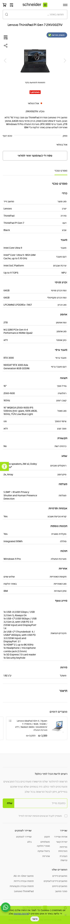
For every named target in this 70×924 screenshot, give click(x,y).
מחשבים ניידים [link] (59, 876)
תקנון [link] (47, 836)
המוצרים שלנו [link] (59, 869)
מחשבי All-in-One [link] (24, 876)
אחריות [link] (46, 856)
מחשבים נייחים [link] (59, 886)
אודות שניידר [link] (60, 836)
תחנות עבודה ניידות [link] (24, 881)
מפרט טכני (61, 170)
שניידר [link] (63, 830)
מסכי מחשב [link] (61, 891)
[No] (65, 915)
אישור (34, 919)
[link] (4, 466)
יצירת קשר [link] (61, 841)
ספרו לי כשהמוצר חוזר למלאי (35, 155)
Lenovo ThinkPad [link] (24, 891)
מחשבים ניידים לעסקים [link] (55, 881)
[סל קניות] (4, 5)
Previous (65, 60)
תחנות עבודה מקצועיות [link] (22, 886)
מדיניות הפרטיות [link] (62, 849)
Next (5, 60)
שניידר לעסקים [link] (23, 830)
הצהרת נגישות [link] (63, 858)
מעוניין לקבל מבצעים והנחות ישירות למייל (40, 816)
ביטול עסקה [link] (44, 851)
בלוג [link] (29, 841)
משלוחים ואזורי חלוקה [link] (43, 843)
